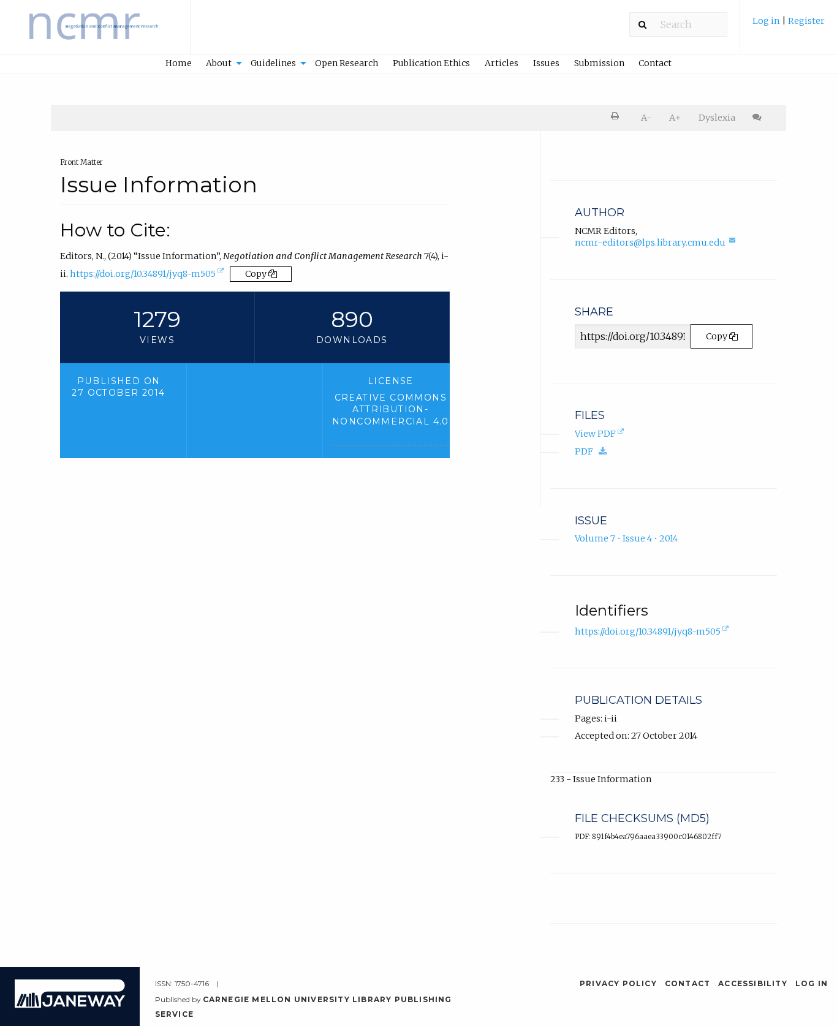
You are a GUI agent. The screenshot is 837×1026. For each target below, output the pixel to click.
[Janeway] (70, 1005)
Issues (546, 63)
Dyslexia (717, 117)
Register (806, 20)
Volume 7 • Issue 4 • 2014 (626, 538)
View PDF (600, 435)
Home (178, 63)
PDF (594, 451)
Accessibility (752, 983)
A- (646, 117)
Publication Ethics (431, 63)
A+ (675, 117)
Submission (599, 63)
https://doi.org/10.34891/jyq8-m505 (148, 276)
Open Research (346, 63)
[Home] (95, 33)
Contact (655, 63)
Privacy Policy (618, 983)
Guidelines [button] (273, 63)
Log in (766, 20)
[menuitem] (788, 26)
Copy (256, 273)
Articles (501, 63)
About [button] (219, 63)
